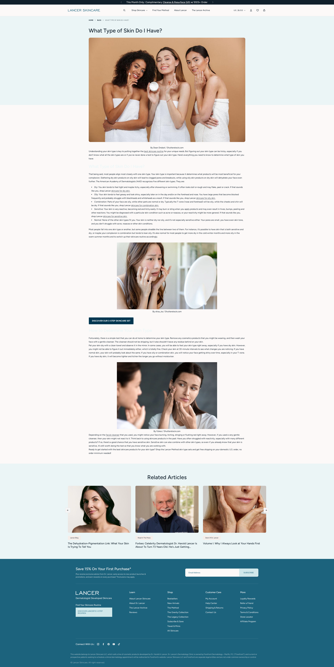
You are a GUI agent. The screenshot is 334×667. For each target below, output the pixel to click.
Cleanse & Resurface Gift (176, 2)
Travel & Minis (173, 626)
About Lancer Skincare (139, 598)
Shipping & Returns (214, 608)
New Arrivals (173, 603)
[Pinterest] (108, 644)
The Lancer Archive (138, 608)
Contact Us (210, 612)
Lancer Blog (74, 538)
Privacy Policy (246, 608)
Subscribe (248, 573)
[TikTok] (119, 644)
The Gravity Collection (177, 612)
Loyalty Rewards (247, 598)
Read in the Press (144, 538)
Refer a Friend (246, 603)
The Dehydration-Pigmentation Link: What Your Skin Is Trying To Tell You (98, 545)
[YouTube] (113, 644)
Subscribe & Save (175, 621)
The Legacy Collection (177, 617)
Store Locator (246, 617)
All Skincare (172, 630)
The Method (173, 608)
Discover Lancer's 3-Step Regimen (90, 612)
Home (91, 20)
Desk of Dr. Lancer (211, 538)
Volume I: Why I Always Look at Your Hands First (231, 543)
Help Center (211, 603)
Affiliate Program (248, 621)
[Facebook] (103, 644)
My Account (211, 598)
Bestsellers (172, 598)
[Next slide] (266, 510)
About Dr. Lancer (137, 603)
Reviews (133, 612)
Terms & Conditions (249, 612)
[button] (121, 2)
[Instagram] (98, 644)
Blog (99, 20)
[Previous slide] (67, 510)
